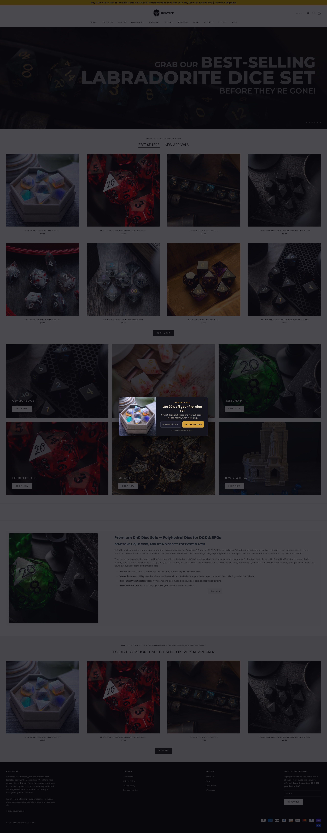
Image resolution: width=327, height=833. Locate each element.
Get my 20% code (193, 424)
